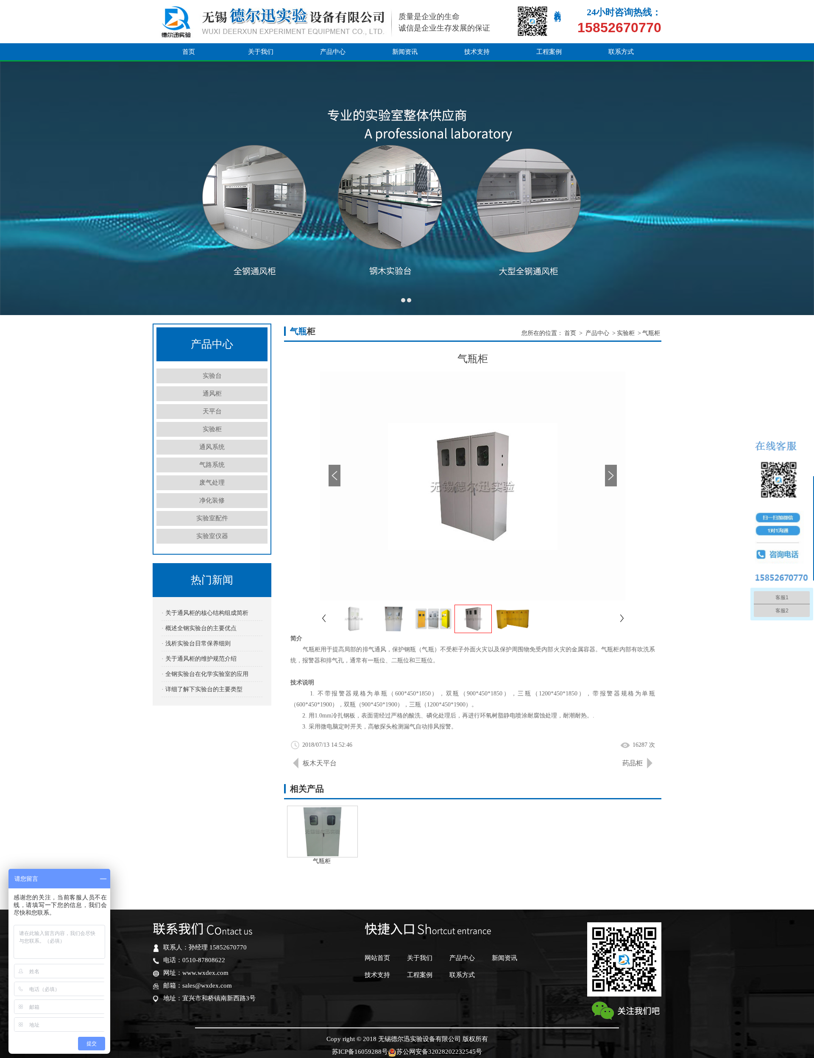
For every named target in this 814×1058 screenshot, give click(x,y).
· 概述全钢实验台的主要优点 (199, 628)
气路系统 (212, 464)
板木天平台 (320, 763)
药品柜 (632, 763)
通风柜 (212, 393)
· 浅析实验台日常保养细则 (196, 643)
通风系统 (212, 447)
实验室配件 (212, 518)
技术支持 (477, 51)
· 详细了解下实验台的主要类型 (202, 689)
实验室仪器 (212, 536)
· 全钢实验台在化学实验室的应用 (205, 674)
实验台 (212, 375)
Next (799, 188)
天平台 (212, 411)
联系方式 (621, 51)
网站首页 (377, 958)
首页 (188, 51)
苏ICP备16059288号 (360, 1051)
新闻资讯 (405, 51)
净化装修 (212, 500)
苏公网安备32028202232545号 (439, 1051)
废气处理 (212, 482)
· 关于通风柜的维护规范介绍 (199, 659)
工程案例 (549, 51)
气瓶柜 (651, 333)
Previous (15, 188)
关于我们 (260, 51)
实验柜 (212, 429)
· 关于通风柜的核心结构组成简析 (205, 613)
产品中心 (333, 51)
